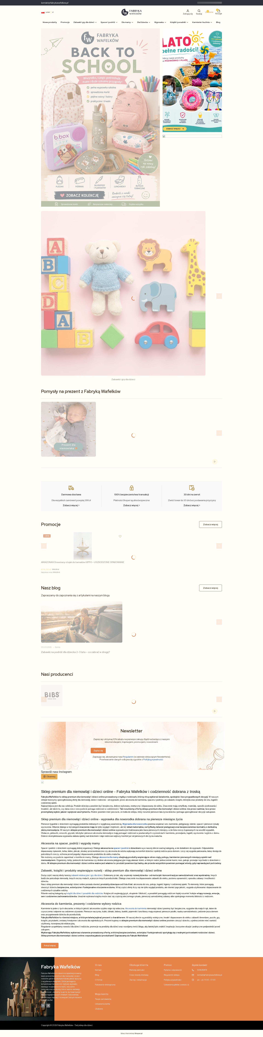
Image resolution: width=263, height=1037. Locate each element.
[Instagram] (43, 1006)
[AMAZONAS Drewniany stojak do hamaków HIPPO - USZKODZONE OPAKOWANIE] (82, 546)
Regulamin (128, 756)
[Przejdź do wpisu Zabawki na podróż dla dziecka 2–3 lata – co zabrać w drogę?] (81, 622)
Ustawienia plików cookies (175, 984)
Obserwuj (50, 776)
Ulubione (99, 1009)
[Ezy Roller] (100, 117)
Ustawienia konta (102, 1004)
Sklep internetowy (131, 1033)
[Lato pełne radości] (192, 80)
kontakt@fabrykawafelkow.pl (54, 2)
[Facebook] (48, 1006)
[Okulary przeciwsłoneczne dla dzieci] (192, 172)
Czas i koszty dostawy (138, 975)
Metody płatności (137, 970)
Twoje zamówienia (103, 999)
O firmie (98, 980)
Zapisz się (98, 750)
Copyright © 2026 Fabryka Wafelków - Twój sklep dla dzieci (66, 1025)
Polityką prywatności (153, 759)
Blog (97, 975)
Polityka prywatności (172, 980)
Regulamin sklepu (172, 975)
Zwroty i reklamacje (138, 980)
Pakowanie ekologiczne (105, 984)
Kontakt (98, 970)
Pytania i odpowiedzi (173, 970)
